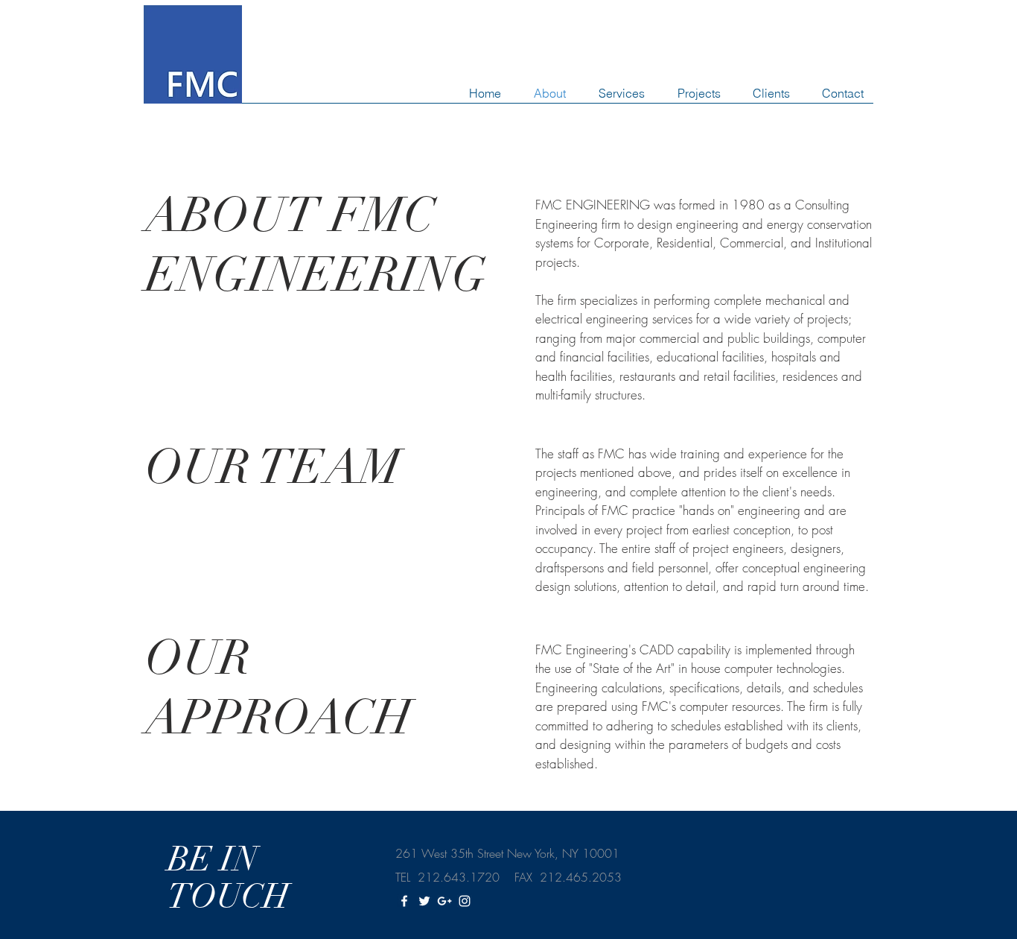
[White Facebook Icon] (404, 901)
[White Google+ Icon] (444, 901)
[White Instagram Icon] (464, 901)
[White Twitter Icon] (424, 901)
